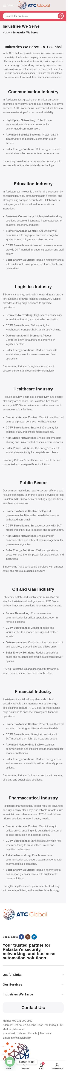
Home (6, 32)
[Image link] (25, 913)
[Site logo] (34, 5)
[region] (33, 1040)
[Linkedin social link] (34, 937)
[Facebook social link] (21, 937)
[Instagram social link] (27, 937)
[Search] (60, 16)
